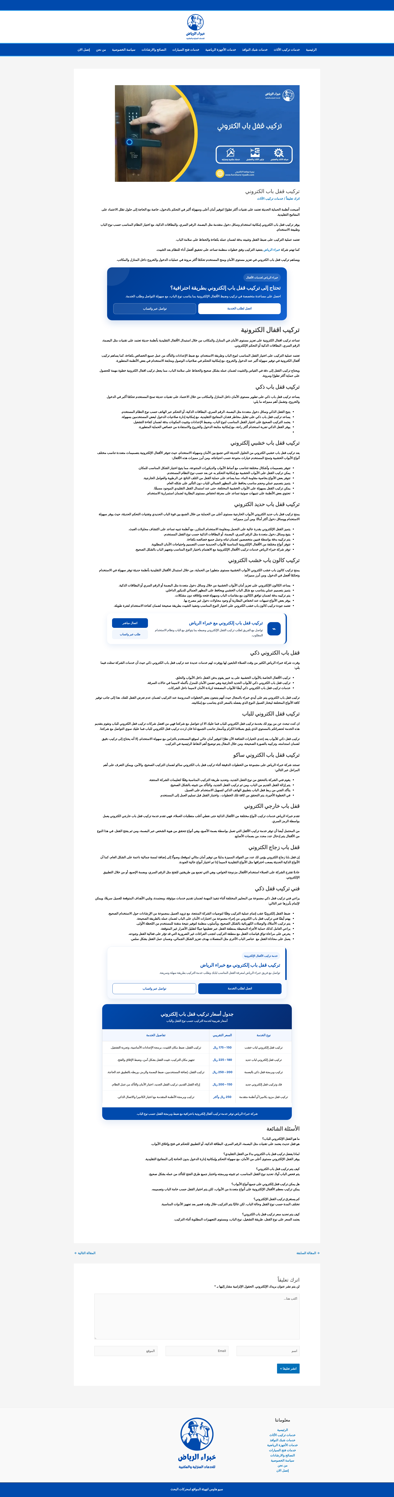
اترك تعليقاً (293, 198)
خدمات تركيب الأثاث (287, 50)
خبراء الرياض (271, 250)
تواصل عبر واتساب (155, 308)
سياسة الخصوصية (123, 50)
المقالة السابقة (308, 1253)
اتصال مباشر (130, 623)
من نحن (101, 50)
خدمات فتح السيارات (185, 50)
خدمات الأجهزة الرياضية (220, 50)
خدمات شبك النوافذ (255, 50)
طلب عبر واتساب (130, 634)
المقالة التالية (84, 1253)
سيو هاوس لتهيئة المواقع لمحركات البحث (197, 1489)
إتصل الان (84, 50)
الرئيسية (311, 50)
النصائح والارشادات (154, 50)
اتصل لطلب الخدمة (239, 308)
